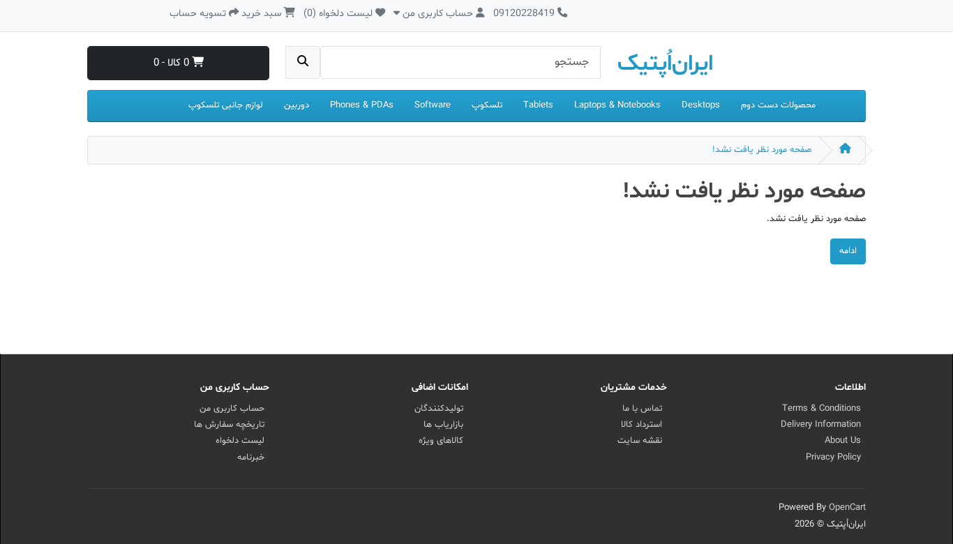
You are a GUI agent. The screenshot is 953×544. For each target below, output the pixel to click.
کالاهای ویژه (441, 441)
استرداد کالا (641, 424)
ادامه (848, 251)
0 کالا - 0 (172, 63)
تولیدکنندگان (438, 408)
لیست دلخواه (240, 441)
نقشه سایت (639, 441)
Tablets (538, 105)
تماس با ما (642, 408)
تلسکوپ (487, 105)
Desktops (701, 105)
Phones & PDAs (361, 105)
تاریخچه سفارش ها (229, 424)
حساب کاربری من (232, 408)
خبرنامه (250, 457)
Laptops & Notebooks (617, 105)
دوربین (296, 105)
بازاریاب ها (443, 424)
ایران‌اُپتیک (665, 64)
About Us (843, 441)
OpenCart (847, 507)
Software (432, 105)
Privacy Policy (833, 457)
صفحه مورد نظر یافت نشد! (761, 150)
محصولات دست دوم (778, 105)
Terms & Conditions (821, 408)
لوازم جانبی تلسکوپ (225, 105)
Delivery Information (821, 424)
